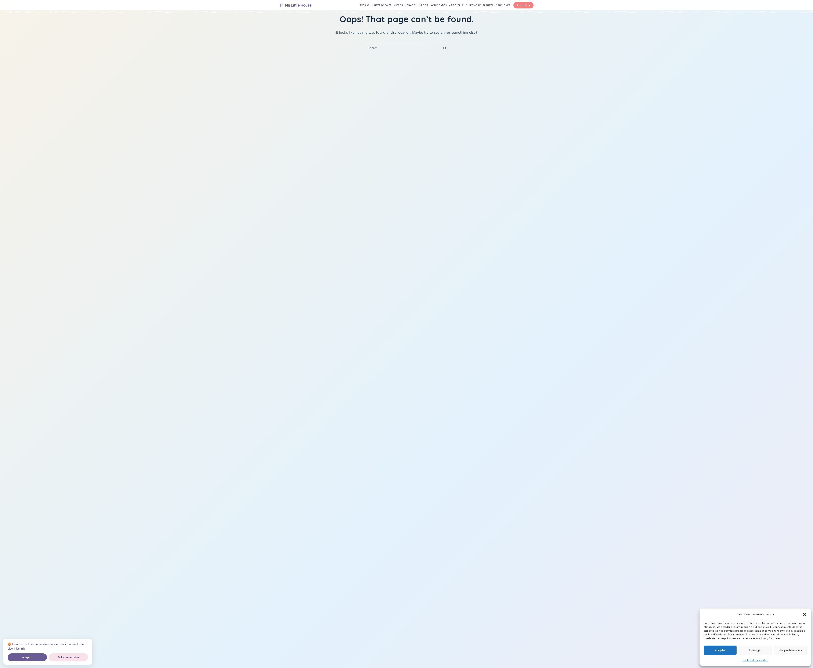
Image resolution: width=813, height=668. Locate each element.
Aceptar (720, 650)
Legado (410, 5)
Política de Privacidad (755, 660)
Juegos (423, 5)
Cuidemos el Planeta (479, 5)
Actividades (438, 5)
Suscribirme (524, 5)
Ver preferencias (790, 650)
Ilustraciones (381, 5)
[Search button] (445, 48)
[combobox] (402, 48)
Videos (398, 5)
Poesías (364, 5)
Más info (20, 649)
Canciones (503, 5)
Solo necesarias (68, 657)
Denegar (755, 650)
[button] (804, 614)
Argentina (456, 5)
